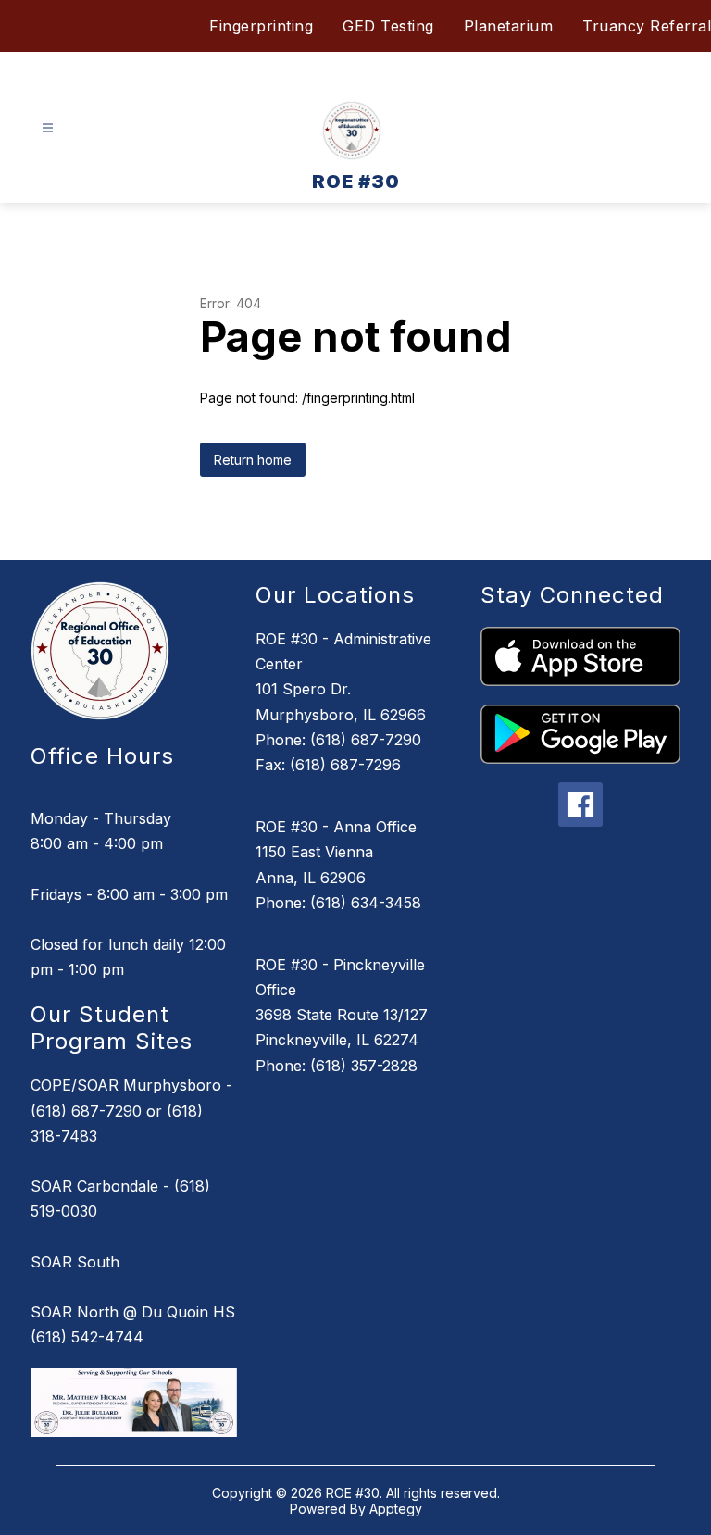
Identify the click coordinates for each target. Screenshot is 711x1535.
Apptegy (395, 1508)
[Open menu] (47, 128)
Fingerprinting (261, 26)
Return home (253, 460)
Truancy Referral (646, 26)
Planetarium (509, 26)
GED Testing (388, 26)
